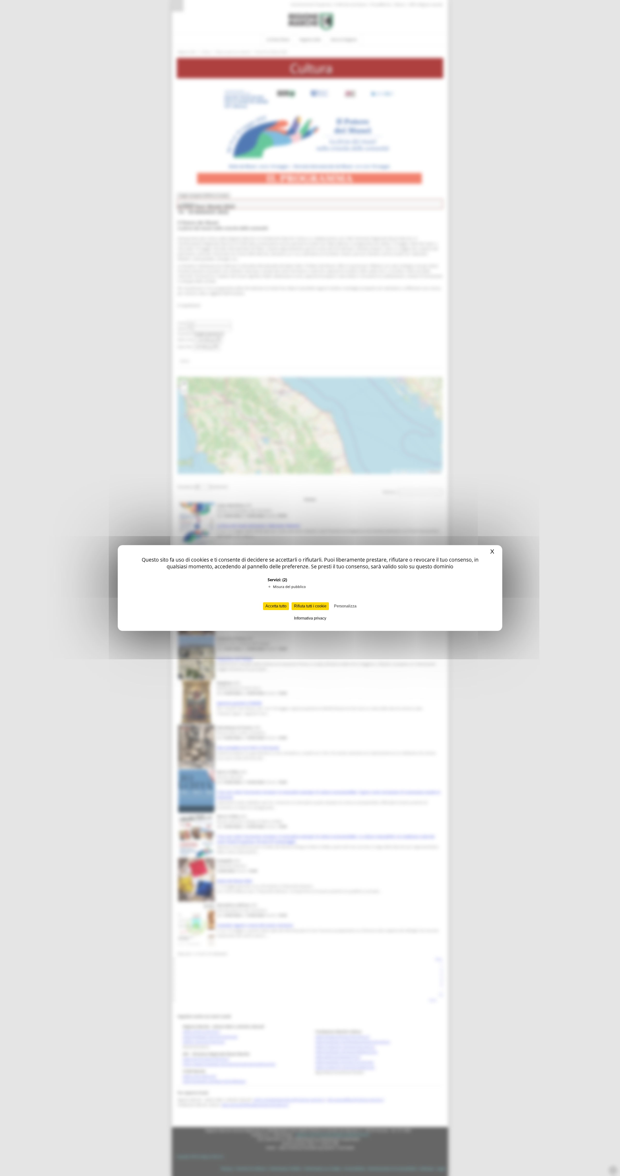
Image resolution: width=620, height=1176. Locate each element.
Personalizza (345, 606)
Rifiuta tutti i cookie (310, 606)
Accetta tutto (276, 606)
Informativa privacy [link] (310, 618)
